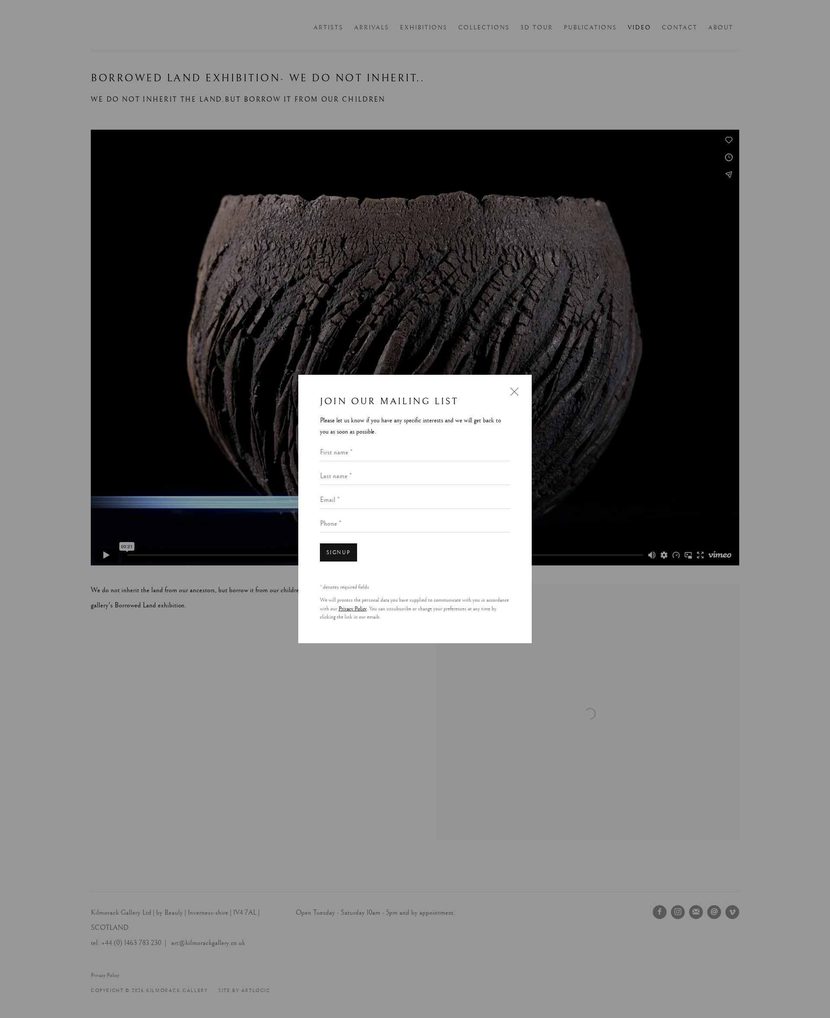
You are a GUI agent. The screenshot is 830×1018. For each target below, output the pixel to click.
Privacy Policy (352, 609)
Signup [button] (338, 552)
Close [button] (512, 395)
